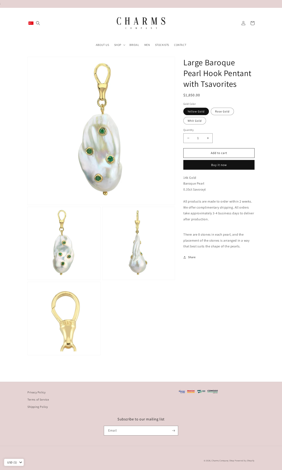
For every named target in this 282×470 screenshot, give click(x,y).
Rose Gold (222, 111)
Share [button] (192, 257)
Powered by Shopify (245, 460)
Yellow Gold (196, 111)
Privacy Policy (36, 392)
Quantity (188, 130)
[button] (38, 23)
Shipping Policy (37, 407)
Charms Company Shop (223, 460)
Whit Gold (195, 121)
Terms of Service (38, 399)
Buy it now (219, 165)
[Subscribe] (173, 430)
